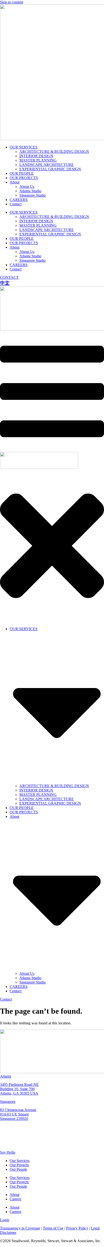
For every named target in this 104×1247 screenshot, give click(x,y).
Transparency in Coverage (20, 1228)
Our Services (20, 1161)
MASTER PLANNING (38, 160)
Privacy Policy (77, 1228)
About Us (26, 186)
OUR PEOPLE (22, 173)
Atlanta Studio (30, 191)
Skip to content (11, 2)
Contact (16, 204)
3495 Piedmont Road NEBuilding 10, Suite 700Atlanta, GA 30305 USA (19, 1088)
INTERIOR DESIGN (36, 156)
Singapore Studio (32, 195)
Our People (18, 1169)
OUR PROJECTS (24, 178)
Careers (15, 1199)
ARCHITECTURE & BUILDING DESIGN (54, 151)
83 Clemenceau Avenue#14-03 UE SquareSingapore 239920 (18, 1114)
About (14, 182)
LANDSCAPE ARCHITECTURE (46, 165)
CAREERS (19, 200)
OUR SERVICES (23, 147)
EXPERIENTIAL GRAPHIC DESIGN (50, 169)
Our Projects (19, 1165)
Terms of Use (53, 1228)
